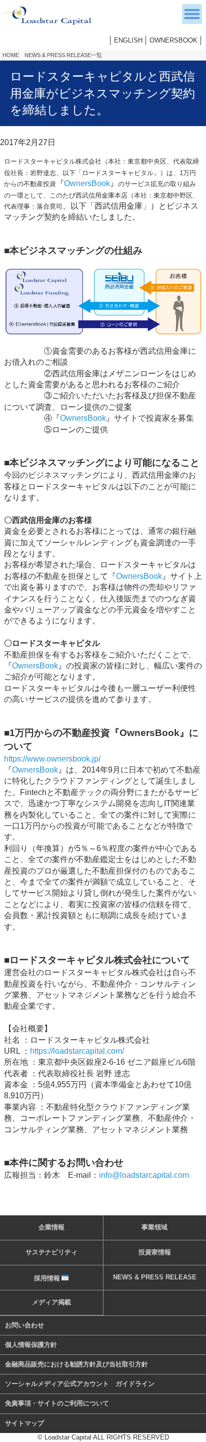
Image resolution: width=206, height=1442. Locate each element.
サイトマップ (24, 1423)
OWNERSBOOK (174, 40)
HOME (10, 55)
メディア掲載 (51, 1302)
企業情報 (51, 1227)
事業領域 (155, 1227)
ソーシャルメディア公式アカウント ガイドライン (79, 1383)
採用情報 (47, 1278)
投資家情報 (154, 1252)
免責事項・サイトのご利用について (57, 1403)
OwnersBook (87, 183)
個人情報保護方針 (31, 1344)
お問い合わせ (24, 1325)
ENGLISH (128, 40)
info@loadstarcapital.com (144, 1175)
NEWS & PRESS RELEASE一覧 (63, 55)
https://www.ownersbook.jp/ (52, 759)
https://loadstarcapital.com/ (77, 1051)
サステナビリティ (52, 1252)
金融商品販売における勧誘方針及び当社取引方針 (76, 1364)
